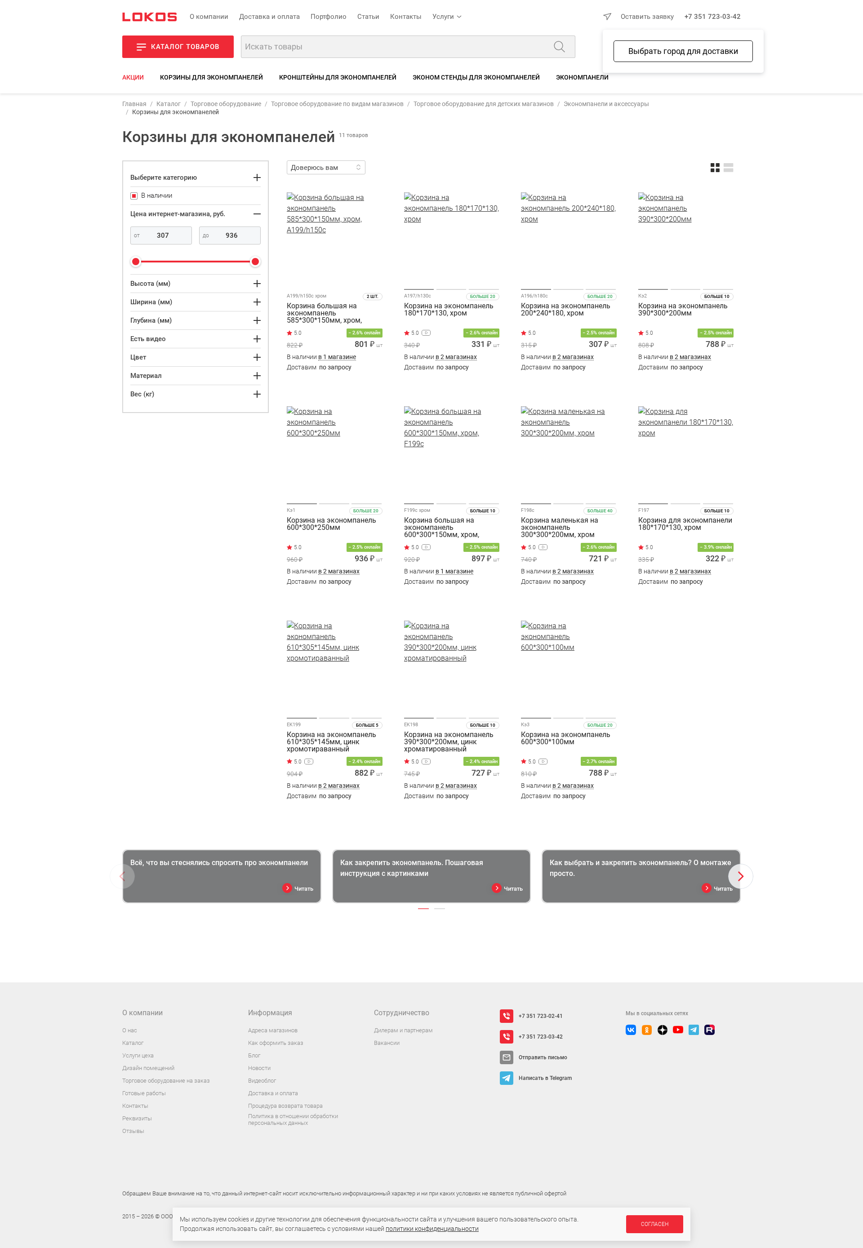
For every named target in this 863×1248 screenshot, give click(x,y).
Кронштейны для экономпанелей (337, 77)
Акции (133, 77)
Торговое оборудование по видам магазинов (337, 104)
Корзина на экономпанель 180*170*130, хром (449, 309)
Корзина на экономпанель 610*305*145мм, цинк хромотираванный (331, 742)
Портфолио (329, 17)
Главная (134, 104)
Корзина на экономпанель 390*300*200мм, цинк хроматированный (449, 742)
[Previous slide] (122, 876)
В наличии (321, 357)
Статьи (368, 17)
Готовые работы (144, 1093)
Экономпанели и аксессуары (606, 104)
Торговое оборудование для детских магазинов (484, 104)
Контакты (406, 17)
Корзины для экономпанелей (211, 77)
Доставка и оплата (269, 17)
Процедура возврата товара (285, 1105)
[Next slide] (740, 876)
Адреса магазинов (273, 1030)
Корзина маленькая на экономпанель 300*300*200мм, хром (559, 527)
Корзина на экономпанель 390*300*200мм (683, 309)
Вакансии (387, 1042)
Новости (259, 1068)
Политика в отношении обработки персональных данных (293, 1120)
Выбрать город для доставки (683, 51)
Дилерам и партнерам (403, 1030)
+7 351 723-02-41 (541, 1016)
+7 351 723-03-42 (713, 17)
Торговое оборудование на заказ (166, 1080)
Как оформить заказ (275, 1042)
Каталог (168, 104)
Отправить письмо (543, 1057)
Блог (254, 1055)
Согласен (654, 1224)
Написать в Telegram (545, 1078)
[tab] (423, 908)
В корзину (334, 385)
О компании (209, 17)
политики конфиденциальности (432, 1228)
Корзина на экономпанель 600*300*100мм (565, 738)
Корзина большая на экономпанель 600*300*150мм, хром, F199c (441, 527)
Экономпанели (582, 77)
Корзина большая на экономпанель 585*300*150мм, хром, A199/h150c (324, 313)
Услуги (443, 17)
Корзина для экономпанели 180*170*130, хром (685, 524)
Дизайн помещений (148, 1068)
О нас (129, 1030)
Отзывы (133, 1131)
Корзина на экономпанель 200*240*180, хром (565, 309)
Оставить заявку (647, 17)
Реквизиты (137, 1118)
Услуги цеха (138, 1055)
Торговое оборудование (226, 104)
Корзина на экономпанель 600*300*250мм (331, 524)
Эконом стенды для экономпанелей (476, 77)
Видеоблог (262, 1080)
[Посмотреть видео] (426, 333)
